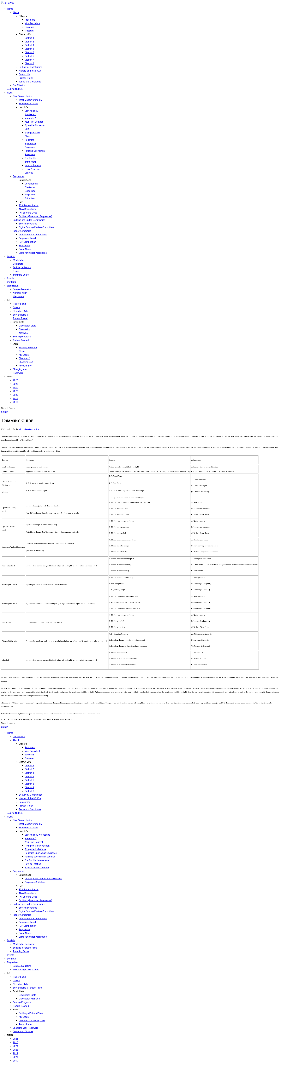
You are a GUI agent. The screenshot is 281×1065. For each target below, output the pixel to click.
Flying (10, 92)
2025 (15, 384)
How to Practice (33, 165)
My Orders (24, 354)
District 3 (29, 45)
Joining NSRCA (15, 89)
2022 (15, 394)
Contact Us (24, 74)
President (30, 19)
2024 (15, 387)
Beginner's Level (27, 238)
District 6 (29, 56)
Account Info (25, 365)
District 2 (29, 41)
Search (4, 408)
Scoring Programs (28, 223)
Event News (25, 249)
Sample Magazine (22, 289)
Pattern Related (21, 340)
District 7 (29, 59)
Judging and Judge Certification (29, 220)
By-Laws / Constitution (30, 67)
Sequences (18, 176)
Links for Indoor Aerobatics (33, 252)
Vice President (32, 23)
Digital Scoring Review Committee (36, 227)
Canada (16, 307)
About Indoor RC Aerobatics (33, 234)
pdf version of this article (29, 429)
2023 (15, 391)
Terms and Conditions (30, 81)
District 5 (29, 52)
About (16, 12)
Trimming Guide (21, 274)
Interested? (30, 118)
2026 (15, 380)
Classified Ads (20, 311)
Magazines (12, 285)
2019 (15, 402)
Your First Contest (34, 121)
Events (10, 278)
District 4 (29, 48)
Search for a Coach (28, 103)
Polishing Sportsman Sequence (30, 144)
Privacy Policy (26, 78)
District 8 (29, 63)
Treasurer (29, 30)
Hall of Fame (19, 303)
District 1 (29, 38)
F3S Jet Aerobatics (28, 205)
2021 (15, 398)
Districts (11, 282)
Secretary (29, 27)
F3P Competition (27, 242)
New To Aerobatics (22, 96)
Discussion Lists (27, 325)
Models (11, 256)
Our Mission (19, 85)
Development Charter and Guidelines (31, 187)
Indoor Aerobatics (22, 231)
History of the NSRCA (30, 70)
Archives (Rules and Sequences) (35, 216)
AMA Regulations (27, 209)
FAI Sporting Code (28, 212)
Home (10, 8)
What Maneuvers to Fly (30, 100)
